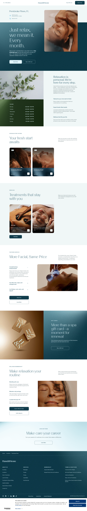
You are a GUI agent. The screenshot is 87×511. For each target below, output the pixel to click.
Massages (25, 469)
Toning (24, 475)
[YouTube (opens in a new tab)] (13, 496)
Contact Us (4, 488)
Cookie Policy (38, 496)
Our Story (4, 469)
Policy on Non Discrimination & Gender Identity (73, 481)
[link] (20, 162)
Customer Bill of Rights (70, 469)
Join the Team (5, 477)
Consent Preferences (48, 496)
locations (8, 453)
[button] (19, 267)
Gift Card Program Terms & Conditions (73, 472)
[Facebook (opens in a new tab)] (5, 496)
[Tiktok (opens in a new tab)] (16, 496)
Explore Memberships (49, 469)
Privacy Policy (30, 496)
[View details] (28, 173)
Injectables (25, 477)
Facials (24, 472)
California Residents (69, 475)
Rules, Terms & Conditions (70, 477)
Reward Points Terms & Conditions (51, 472)
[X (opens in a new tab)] (8, 496)
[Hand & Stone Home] (9, 461)
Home (3, 453)
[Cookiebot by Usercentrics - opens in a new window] (7, 509)
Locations (4, 472)
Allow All (77, 501)
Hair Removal (26, 480)
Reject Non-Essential (77, 505)
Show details (18, 508)
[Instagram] (3, 496)
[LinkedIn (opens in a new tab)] (11, 496)
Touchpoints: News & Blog (7, 480)
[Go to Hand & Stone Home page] (43, 3)
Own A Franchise (6, 475)
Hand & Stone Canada (7, 485)
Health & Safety (5, 483)
